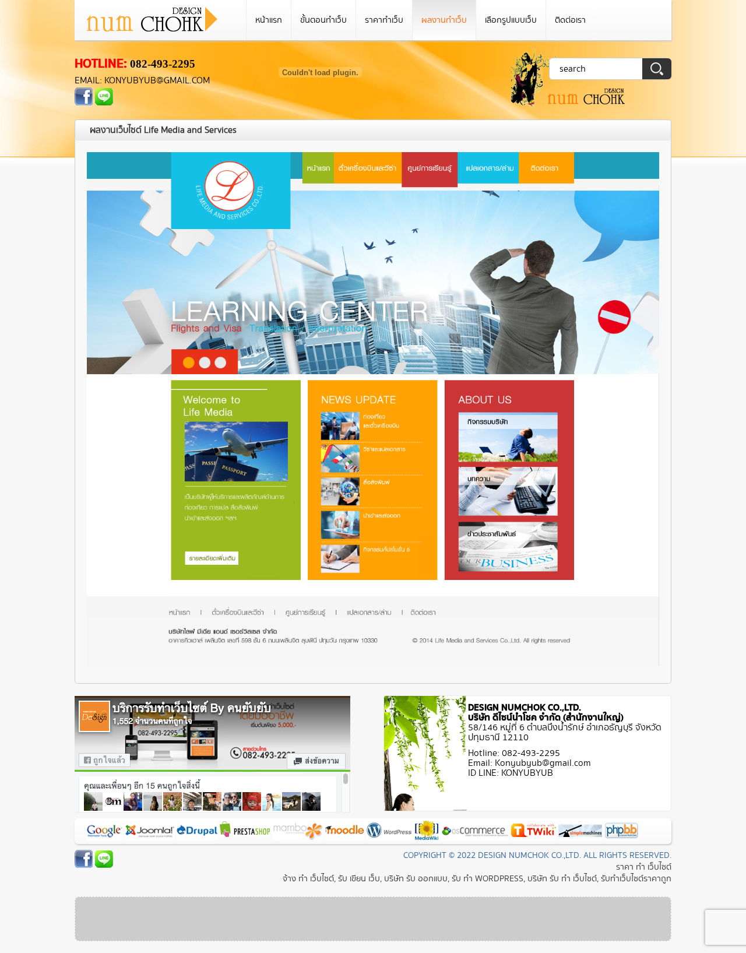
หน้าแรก (268, 20)
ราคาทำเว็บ (384, 20)
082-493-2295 (162, 64)
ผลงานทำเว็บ (444, 20)
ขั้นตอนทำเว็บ (323, 20)
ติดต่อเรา (570, 20)
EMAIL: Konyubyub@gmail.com (142, 80)
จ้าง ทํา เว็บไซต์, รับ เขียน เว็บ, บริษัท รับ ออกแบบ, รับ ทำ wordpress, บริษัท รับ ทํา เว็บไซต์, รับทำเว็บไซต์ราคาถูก (477, 879)
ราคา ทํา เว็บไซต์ (643, 867)
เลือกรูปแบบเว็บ (511, 20)
